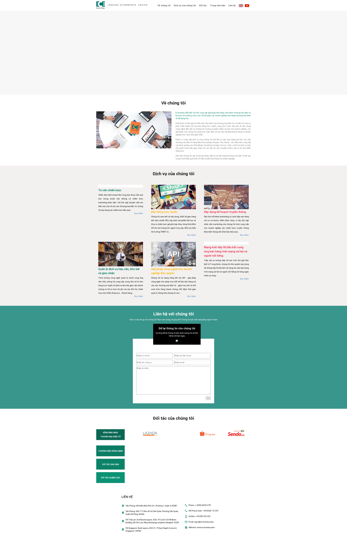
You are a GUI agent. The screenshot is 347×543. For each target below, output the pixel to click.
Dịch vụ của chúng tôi (185, 5)
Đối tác (203, 5)
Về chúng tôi (164, 5)
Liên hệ (232, 5)
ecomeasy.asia (8, 540)
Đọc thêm (138, 213)
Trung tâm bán (217, 5)
